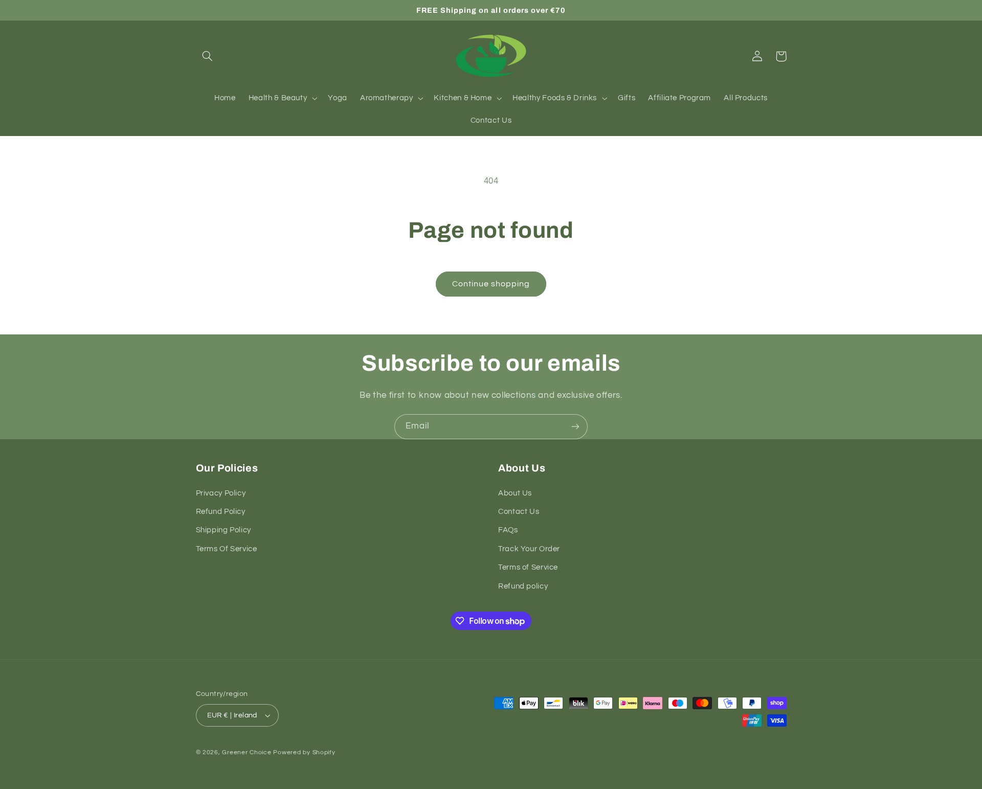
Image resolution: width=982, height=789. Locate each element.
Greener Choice (247, 752)
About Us (515, 493)
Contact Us (518, 511)
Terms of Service (528, 567)
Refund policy (523, 586)
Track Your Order (529, 549)
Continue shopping (491, 284)
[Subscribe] (575, 426)
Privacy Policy (221, 493)
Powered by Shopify (304, 752)
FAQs (508, 530)
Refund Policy (221, 511)
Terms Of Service (226, 549)
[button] (207, 56)
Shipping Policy (223, 530)
